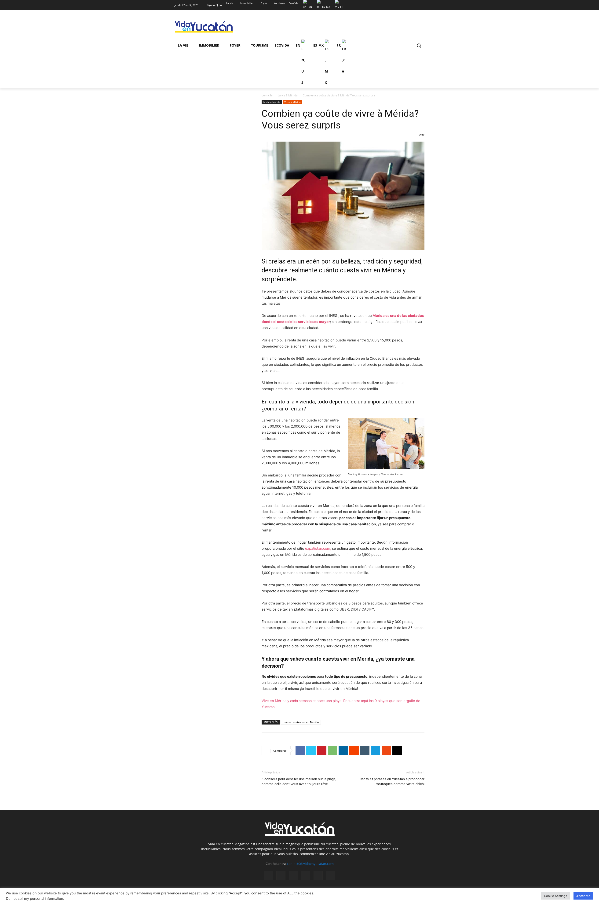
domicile (267, 95)
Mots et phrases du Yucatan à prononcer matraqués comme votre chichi (392, 781)
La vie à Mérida (288, 95)
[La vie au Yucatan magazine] (212, 27)
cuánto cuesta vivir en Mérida (301, 722)
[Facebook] (395, 3)
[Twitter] (409, 3)
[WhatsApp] (332, 750)
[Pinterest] (321, 750)
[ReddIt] (354, 750)
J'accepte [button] (583, 896)
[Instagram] (402, 3)
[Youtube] (421, 3)
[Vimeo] (415, 3)
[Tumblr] (364, 750)
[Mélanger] (386, 750)
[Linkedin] (343, 750)
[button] (418, 45)
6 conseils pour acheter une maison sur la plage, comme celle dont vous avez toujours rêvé (299, 781)
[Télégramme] (375, 750)
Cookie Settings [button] (555, 896)
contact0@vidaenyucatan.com (310, 863)
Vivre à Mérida (292, 102)
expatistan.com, (317, 548)
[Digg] (397, 750)
